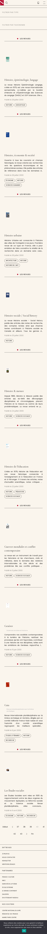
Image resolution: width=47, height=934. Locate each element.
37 (18, 827)
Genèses (8, 626)
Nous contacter (8, 857)
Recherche (10, 740)
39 (31, 827)
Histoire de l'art (12, 265)
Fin (32, 834)
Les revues (25, 38)
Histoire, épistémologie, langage (21, 79)
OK (24, 931)
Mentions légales (8, 864)
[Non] (44, 927)
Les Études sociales (14, 790)
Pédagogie (20, 492)
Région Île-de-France (10, 914)
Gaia (6, 705)
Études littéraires (13, 736)
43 (21, 834)
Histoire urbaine (13, 235)
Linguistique (20, 105)
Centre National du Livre (11, 910)
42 (14, 834)
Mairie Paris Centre (9, 917)
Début (5, 827)
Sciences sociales (23, 416)
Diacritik (5, 894)
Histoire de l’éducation (16, 466)
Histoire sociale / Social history (20, 315)
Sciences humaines (13, 185)
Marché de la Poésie (9, 884)
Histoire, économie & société (19, 155)
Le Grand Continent (9, 891)
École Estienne (7, 887)
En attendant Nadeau (10, 898)
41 (43, 827)
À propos (5, 854)
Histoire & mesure (14, 391)
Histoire (9, 105)
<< (12, 827)
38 (24, 827)
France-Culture (8, 877)
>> (27, 834)
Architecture (11, 261)
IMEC (4, 880)
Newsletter (6, 861)
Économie (9, 180)
